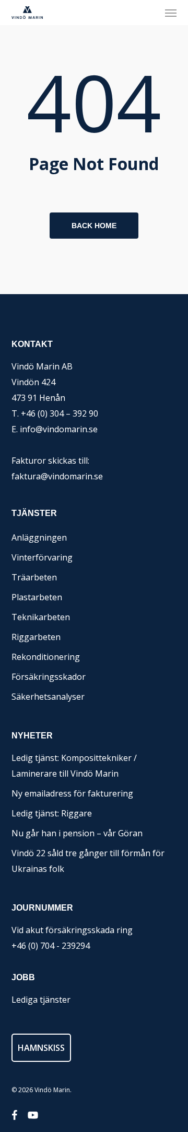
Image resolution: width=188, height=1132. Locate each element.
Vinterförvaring (42, 557)
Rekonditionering (45, 657)
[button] (171, 12)
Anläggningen (39, 537)
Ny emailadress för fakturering (72, 793)
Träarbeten (34, 577)
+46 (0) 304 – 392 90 (59, 413)
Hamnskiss (41, 1047)
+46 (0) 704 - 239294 (50, 945)
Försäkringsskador (48, 676)
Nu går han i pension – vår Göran (77, 833)
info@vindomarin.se (59, 429)
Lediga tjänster (40, 999)
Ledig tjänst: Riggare (51, 813)
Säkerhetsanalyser (48, 696)
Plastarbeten (36, 597)
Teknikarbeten (40, 617)
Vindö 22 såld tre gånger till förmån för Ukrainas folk (87, 861)
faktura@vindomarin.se (57, 476)
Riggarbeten (36, 637)
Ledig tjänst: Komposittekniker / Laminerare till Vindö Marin (74, 765)
